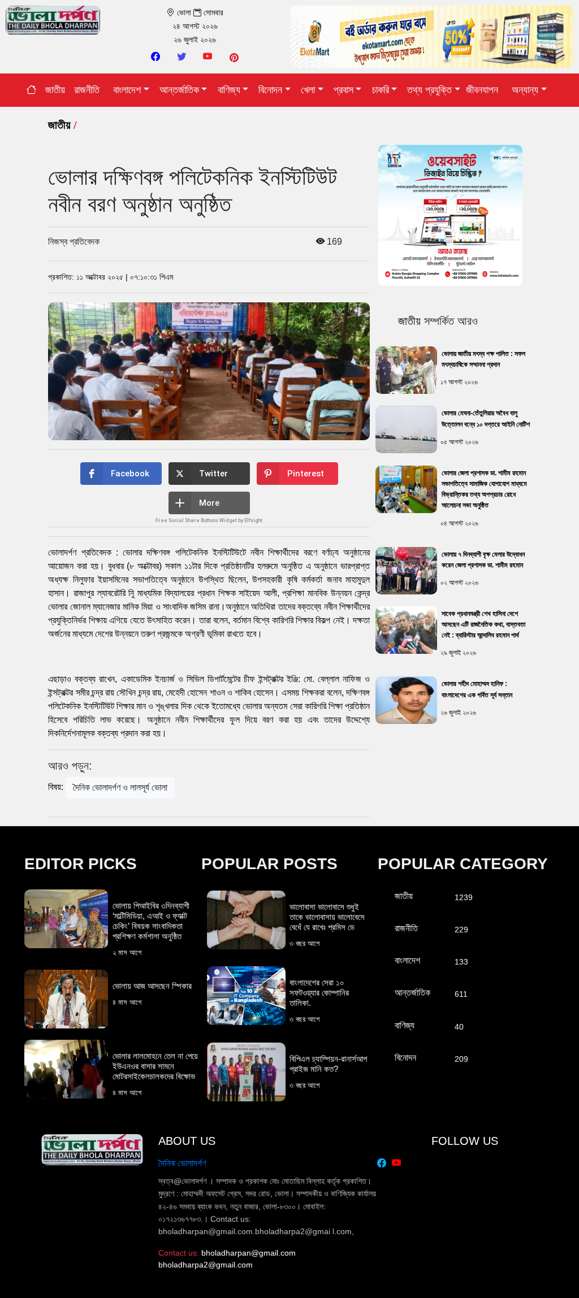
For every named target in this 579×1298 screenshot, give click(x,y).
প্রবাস (343, 89)
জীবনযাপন (482, 89)
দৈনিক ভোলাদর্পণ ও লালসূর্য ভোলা (120, 787)
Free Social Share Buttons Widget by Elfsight (208, 520)
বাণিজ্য (229, 89)
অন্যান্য (525, 89)
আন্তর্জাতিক (179, 89)
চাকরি (380, 89)
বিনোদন (270, 89)
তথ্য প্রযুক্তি (429, 89)
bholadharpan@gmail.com (248, 1252)
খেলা (308, 89)
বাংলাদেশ (127, 89)
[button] (121, 473)
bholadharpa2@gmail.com (205, 1264)
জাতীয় (55, 89)
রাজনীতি (87, 89)
